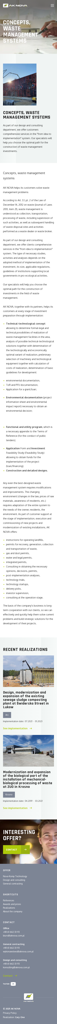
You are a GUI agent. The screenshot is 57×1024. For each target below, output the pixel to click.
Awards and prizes (12, 904)
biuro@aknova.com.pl (13, 935)
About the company (12, 911)
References (8, 900)
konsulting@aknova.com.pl (16, 967)
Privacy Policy (10, 1013)
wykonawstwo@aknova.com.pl (18, 951)
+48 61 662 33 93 (11, 932)
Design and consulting (14, 880)
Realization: (14, 1017)
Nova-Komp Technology (15, 876)
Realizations (9, 907)
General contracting (13, 883)
